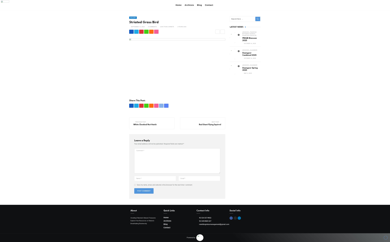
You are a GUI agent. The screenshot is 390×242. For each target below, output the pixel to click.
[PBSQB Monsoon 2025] (235, 38)
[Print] (222, 32)
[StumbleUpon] (156, 32)
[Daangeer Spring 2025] (235, 69)
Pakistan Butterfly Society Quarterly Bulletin (249, 33)
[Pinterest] (141, 32)
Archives (189, 5)
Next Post (215, 122)
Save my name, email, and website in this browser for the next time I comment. (164, 185)
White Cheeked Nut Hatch (145, 125)
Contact (209, 5)
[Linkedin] (383, 5)
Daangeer (253, 50)
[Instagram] (380, 5)
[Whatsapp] (146, 32)
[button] (386, 5)
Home (179, 5)
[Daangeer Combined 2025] (235, 54)
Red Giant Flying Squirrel (210, 125)
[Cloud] (151, 32)
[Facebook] (377, 5)
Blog (199, 5)
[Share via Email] (217, 32)
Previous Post (140, 122)
